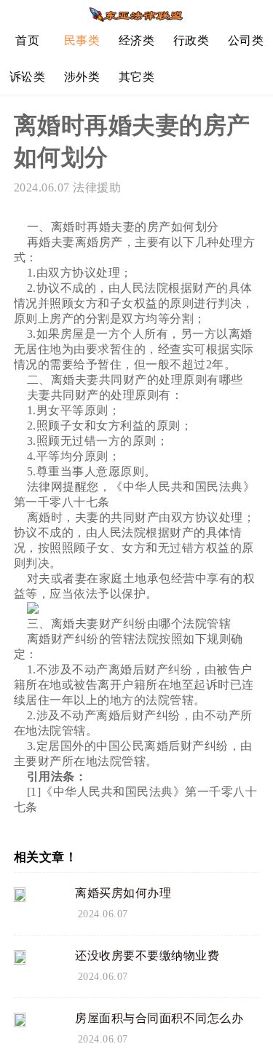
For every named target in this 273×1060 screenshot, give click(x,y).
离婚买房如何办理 (123, 893)
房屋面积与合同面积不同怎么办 (159, 1018)
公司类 (246, 40)
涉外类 (82, 77)
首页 (27, 40)
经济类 (137, 40)
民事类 (82, 40)
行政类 (191, 40)
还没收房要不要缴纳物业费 (147, 955)
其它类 (137, 77)
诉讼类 (27, 77)
